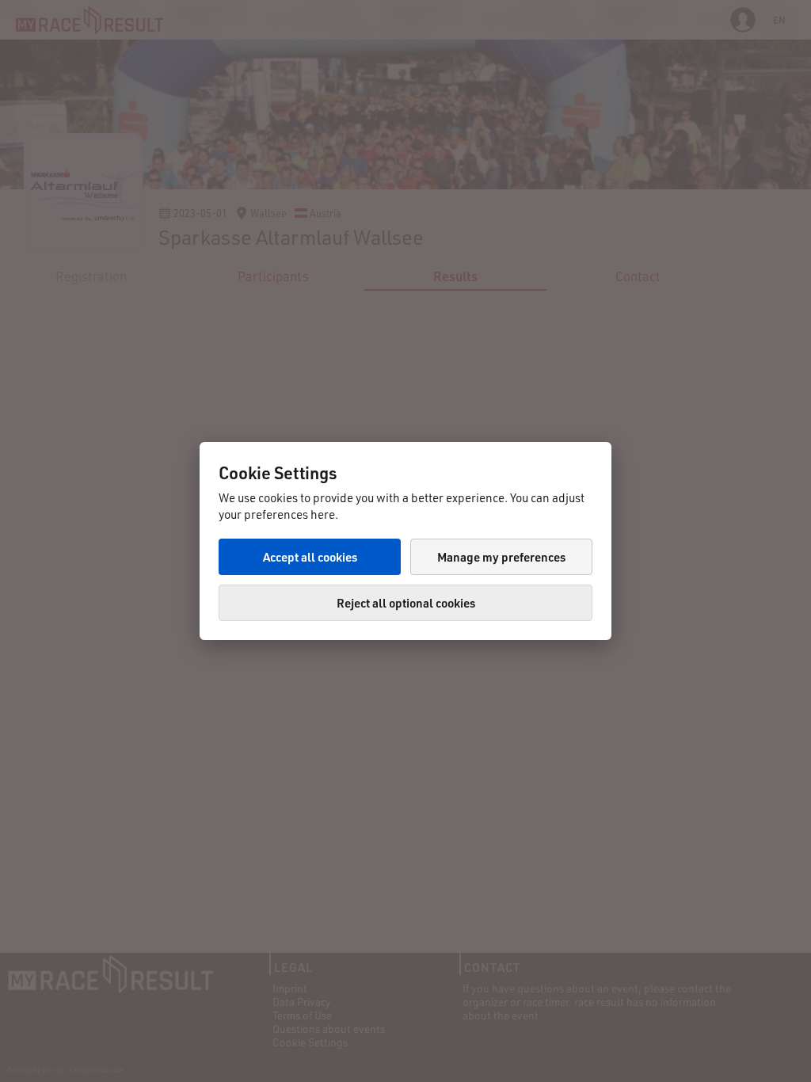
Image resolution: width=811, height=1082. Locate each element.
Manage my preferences (501, 557)
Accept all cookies (310, 557)
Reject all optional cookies (406, 603)
